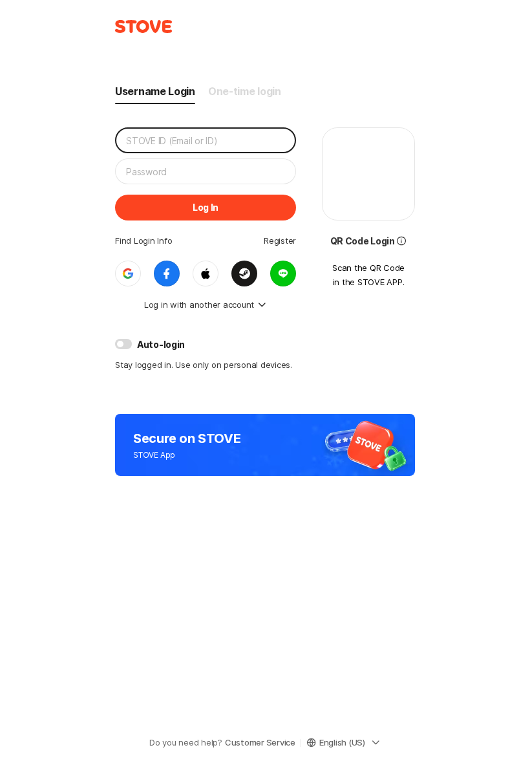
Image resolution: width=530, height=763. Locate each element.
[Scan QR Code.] (401, 239)
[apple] (205, 273)
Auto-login (161, 344)
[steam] (244, 273)
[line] (283, 273)
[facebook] (167, 273)
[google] (128, 273)
